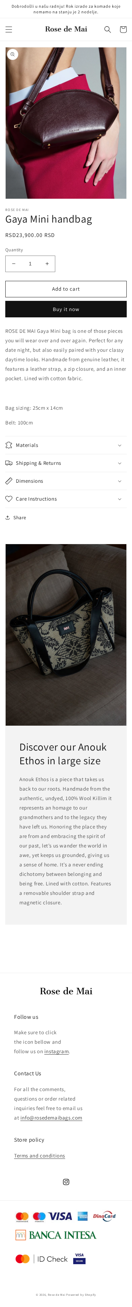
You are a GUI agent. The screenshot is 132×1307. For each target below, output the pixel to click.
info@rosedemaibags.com (51, 1117)
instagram (56, 1051)
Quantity (14, 250)
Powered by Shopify (81, 1294)
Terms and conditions (39, 1155)
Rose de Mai (56, 1294)
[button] (9, 29)
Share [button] (19, 517)
